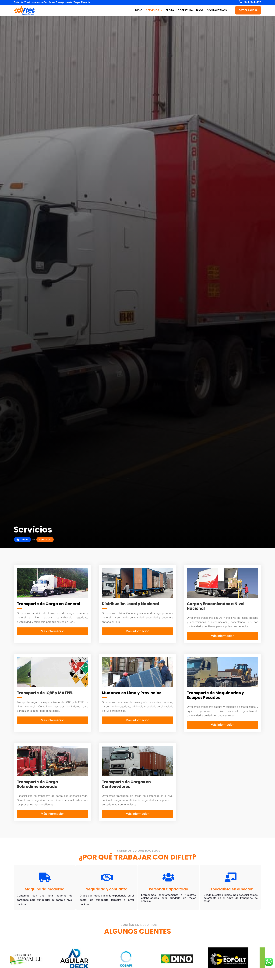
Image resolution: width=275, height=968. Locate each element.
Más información (52, 631)
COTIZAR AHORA (248, 10)
